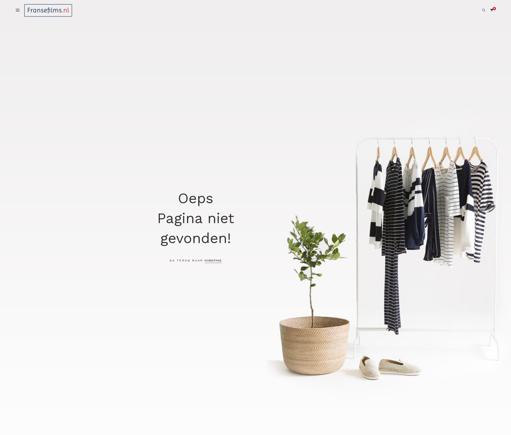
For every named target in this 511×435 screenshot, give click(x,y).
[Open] (20, 10)
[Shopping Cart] (491, 10)
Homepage (213, 260)
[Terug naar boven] (500, 424)
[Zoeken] (483, 10)
